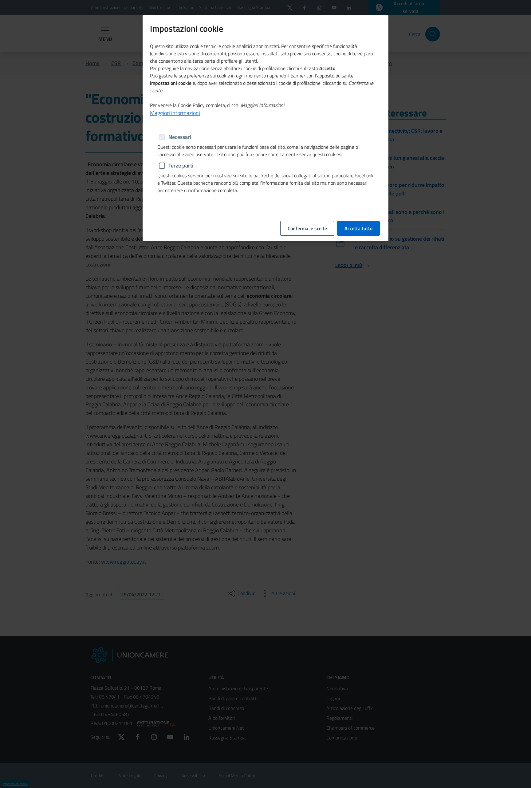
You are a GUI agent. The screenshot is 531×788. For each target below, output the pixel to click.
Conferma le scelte (307, 228)
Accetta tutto (358, 228)
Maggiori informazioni (175, 113)
